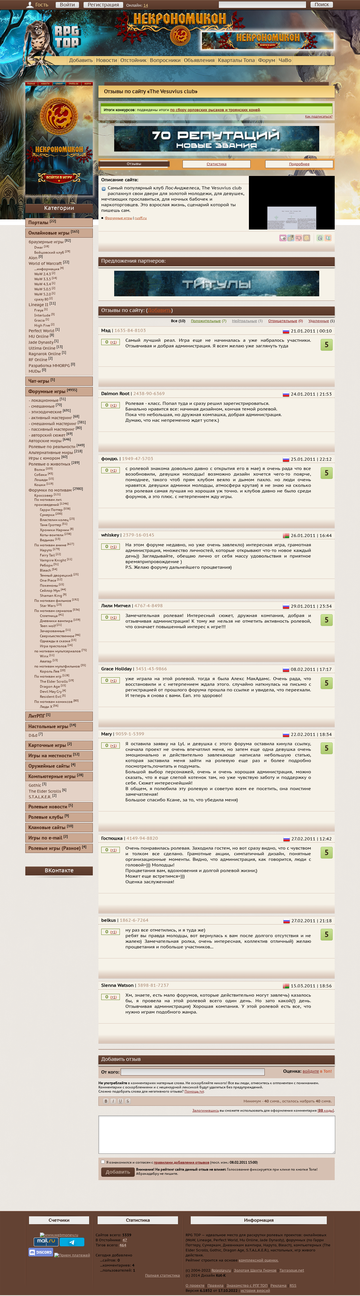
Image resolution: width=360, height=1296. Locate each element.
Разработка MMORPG (49, 365)
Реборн (46, 565)
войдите (311, 1071)
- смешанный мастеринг (52, 423)
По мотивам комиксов (53, 702)
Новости (106, 60)
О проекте (195, 1285)
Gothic (35, 785)
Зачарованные (52, 631)
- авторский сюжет (47, 435)
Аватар (46, 661)
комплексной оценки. (258, 1260)
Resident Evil (50, 697)
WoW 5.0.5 (42, 289)
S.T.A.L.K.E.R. (40, 797)
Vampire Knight (53, 560)
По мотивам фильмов (52, 601)
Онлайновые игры (48, 233)
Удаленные (319, 321)
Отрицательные (282, 321)
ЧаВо (285, 60)
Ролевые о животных (49, 464)
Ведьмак (47, 540)
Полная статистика (162, 1275)
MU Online (39, 336)
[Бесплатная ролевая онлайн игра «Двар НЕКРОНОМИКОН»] (268, 49)
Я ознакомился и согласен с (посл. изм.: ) (181, 1162)
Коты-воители (52, 535)
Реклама (279, 1285)
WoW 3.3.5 (42, 279)
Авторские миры (45, 441)
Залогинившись (205, 1111)
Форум (266, 60)
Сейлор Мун (50, 591)
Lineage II (38, 304)
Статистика (217, 164)
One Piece (48, 580)
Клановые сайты (47, 828)
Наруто (46, 550)
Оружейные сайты (49, 766)
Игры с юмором (44, 458)
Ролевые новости (47, 807)
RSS (293, 1285)
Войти (67, 5)
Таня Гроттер (50, 525)
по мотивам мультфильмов (57, 666)
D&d (33, 735)
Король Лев (49, 671)
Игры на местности (50, 756)
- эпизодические (45, 412)
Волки (39, 470)
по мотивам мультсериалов (57, 651)
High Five (42, 325)
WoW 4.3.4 (42, 284)
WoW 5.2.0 (42, 294)
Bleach (45, 570)
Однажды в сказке (55, 641)
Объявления (199, 60)
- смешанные (42, 406)
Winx (44, 656)
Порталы (38, 223)
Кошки (40, 485)
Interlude (42, 315)
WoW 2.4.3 (42, 274)
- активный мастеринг (50, 418)
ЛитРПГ (36, 716)
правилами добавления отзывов (181, 1162)
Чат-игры (38, 381)
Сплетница (49, 616)
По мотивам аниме (50, 545)
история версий (255, 1290)
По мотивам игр (48, 676)
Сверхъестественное (57, 636)
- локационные (43, 400)
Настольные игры (48, 727)
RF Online (38, 359)
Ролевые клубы (45, 817)
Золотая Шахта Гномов (255, 1270)
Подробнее (299, 164)
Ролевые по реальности (52, 446)
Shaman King (51, 596)
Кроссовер (43, 495)
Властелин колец (54, 520)
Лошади (41, 480)
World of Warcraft (45, 263)
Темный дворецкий (56, 575)
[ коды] (326, 1111)
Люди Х (46, 707)
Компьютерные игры (52, 777)
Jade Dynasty (41, 342)
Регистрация (103, 5)
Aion (33, 257)
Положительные (206, 321)
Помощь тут (194, 1091)
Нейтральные (244, 321)
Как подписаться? (318, 116)
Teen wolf (48, 626)
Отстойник (133, 60)
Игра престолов (53, 646)
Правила (216, 1285)
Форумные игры (118, 218)
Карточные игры (47, 745)
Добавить (81, 60)
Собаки (40, 475)
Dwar (38, 247)
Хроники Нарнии (54, 530)
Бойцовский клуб (49, 252)
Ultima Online (42, 348)
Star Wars (48, 606)
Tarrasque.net (292, 1270)
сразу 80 (41, 299)
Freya (38, 310)
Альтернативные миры (51, 452)
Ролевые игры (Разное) (54, 848)
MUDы (35, 371)
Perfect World (41, 330)
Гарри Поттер (51, 510)
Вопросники (165, 60)
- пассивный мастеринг (52, 429)
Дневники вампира (56, 621)
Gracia (39, 320)
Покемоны (49, 586)
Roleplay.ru (221, 1270)
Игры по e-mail (45, 838)
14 (145, 5)
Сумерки (47, 515)
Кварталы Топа (236, 60)
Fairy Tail (47, 555)
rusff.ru (141, 218)
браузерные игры (46, 242)
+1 (113, 342)
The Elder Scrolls (54, 681)
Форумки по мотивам (50, 490)
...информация (46, 269)
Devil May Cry (51, 692)
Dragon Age (50, 687)
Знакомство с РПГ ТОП (247, 1285)
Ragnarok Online (45, 354)
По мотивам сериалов (53, 611)
